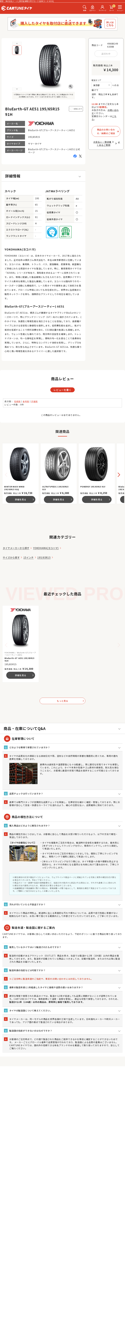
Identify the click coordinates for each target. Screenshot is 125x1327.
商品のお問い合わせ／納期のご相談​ (106, 131)
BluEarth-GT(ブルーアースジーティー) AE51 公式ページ (54, 151)
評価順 (34, 401)
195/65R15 (44, 557)
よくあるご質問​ (108, 143)
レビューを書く (62, 390)
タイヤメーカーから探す (16, 548)
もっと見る (70, 700)
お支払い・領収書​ (102, 141)
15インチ (28, 557)
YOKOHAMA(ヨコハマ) (46, 548)
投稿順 (17, 401)
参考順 (26, 401)
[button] (118, 476)
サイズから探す (11, 557)
